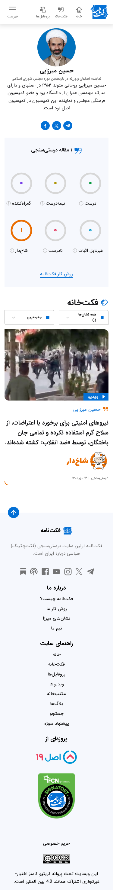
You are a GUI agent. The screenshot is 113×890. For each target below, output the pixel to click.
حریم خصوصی (56, 843)
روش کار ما (56, 608)
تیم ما (56, 628)
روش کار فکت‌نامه (56, 274)
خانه (57, 654)
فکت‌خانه (56, 664)
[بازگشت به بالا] (13, 512)
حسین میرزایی (86, 409)
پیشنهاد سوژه (56, 723)
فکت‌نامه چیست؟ (56, 598)
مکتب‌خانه (56, 693)
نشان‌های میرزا (56, 618)
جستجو (57, 713)
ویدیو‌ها (56, 684)
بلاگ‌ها (56, 703)
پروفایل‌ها (56, 674)
